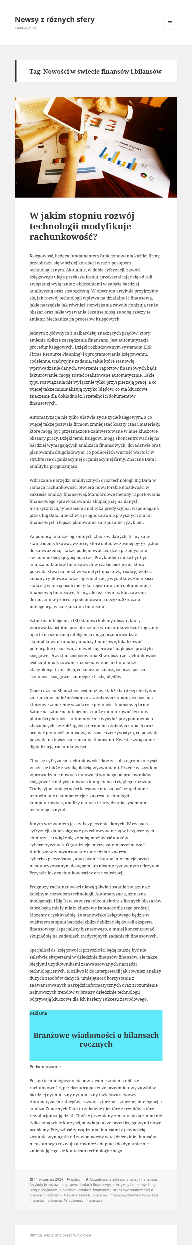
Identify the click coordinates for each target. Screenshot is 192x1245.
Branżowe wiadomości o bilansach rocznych (96, 1039)
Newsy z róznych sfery (55, 19)
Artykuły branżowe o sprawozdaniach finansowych (72, 1184)
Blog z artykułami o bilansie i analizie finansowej (70, 1189)
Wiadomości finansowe (83, 1200)
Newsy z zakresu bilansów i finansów (94, 1195)
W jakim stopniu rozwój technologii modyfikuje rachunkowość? (82, 226)
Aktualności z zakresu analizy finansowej (123, 1179)
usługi (76, 1179)
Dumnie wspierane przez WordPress (60, 1235)
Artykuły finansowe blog (136, 1184)
